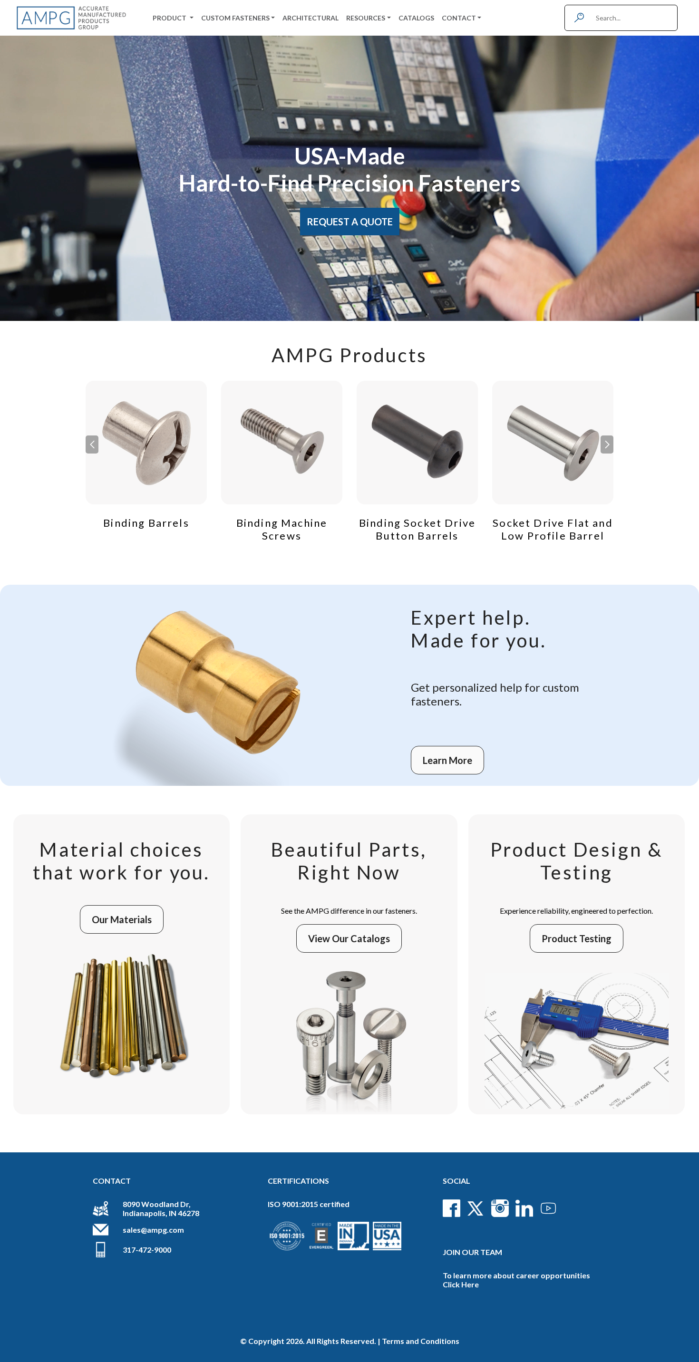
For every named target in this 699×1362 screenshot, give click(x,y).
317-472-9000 (147, 1249)
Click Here (461, 1284)
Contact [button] (459, 18)
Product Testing (577, 938)
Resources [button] (365, 18)
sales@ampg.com (153, 1229)
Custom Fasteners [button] (235, 18)
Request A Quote (350, 221)
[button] (607, 444)
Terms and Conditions (420, 1340)
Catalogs (416, 18)
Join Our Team (472, 1251)
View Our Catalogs (349, 938)
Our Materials (122, 919)
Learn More (447, 760)
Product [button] (170, 18)
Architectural (310, 18)
